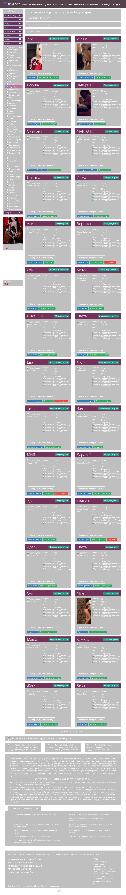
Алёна (32, 39)
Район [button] (7, 39)
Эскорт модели (110, 262)
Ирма (81, 177)
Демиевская (14, 145)
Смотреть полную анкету (41, 73)
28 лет (104, 460)
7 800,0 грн (56, 246)
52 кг (103, 96)
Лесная (12, 97)
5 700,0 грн (56, 102)
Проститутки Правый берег (48, 77)
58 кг (54, 189)
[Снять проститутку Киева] (34, 57)
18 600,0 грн (106, 154)
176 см (104, 648)
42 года (55, 275)
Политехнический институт (14, 66)
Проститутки (32, 77)
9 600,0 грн (105, 385)
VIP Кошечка (85, 39)
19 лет (104, 368)
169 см (54, 47)
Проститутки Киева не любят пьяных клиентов (32, 836)
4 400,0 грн (56, 613)
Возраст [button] (8, 23)
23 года (55, 45)
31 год (54, 368)
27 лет (104, 322)
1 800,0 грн (56, 656)
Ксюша (33, 85)
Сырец (11, 163)
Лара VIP (84, 454)
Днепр (11, 84)
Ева (30, 362)
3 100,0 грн (105, 148)
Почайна (12, 108)
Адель (32, 500)
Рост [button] (7, 19)
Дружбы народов (11, 186)
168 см (54, 324)
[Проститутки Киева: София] (13, 264)
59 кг (103, 558)
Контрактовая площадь (14, 117)
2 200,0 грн (56, 382)
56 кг (54, 96)
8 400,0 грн (105, 59)
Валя (81, 408)
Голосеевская (14, 147)
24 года (104, 229)
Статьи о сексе (99, 876)
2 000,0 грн (56, 290)
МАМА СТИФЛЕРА (85, 269)
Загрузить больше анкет (73, 731)
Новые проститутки (36, 5)
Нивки (11, 55)
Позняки (12, 198)
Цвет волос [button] (10, 31)
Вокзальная (14, 70)
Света (82, 316)
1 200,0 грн (56, 56)
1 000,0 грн (56, 287)
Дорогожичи (14, 166)
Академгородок (15, 47)
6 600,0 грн (56, 385)
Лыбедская (13, 142)
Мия (80, 593)
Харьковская (14, 201)
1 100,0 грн (56, 379)
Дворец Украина (15, 139)
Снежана (34, 131)
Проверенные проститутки (75, 5)
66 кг (54, 50)
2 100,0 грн (105, 472)
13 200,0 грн (57, 616)
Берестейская (14, 57)
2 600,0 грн (56, 243)
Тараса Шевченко (11, 112)
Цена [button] (7, 35)
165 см (54, 694)
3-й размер (56, 99)
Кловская (12, 179)
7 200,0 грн (56, 61)
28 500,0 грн (57, 200)
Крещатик (13, 79)
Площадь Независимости (13, 127)
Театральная (14, 76)
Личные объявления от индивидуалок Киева (103, 879)
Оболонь (12, 106)
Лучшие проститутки (103, 77)
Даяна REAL (85, 500)
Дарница (12, 92)
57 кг (54, 235)
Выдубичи (13, 190)
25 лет (54, 229)
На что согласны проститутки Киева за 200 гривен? (89, 814)
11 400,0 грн (57, 105)
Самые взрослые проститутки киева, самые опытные (90, 836)
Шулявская (13, 60)
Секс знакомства (104, 170)
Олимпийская (14, 137)
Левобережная (15, 89)
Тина (31, 408)
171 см (54, 140)
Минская (12, 103)
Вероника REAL (85, 223)
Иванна (33, 177)
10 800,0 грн (57, 662)
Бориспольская (15, 206)
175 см (104, 186)
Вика (81, 685)
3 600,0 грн (56, 659)
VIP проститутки (94, 5)
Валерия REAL (85, 85)
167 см (54, 186)
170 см (104, 232)
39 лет (104, 275)
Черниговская (14, 95)
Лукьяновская (14, 169)
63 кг (54, 281)
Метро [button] (8, 43)
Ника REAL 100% (35, 316)
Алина (32, 223)
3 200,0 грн (105, 382)
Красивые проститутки (85, 77)
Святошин (13, 52)
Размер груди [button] (10, 15)
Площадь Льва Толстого (14, 133)
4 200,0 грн (105, 56)
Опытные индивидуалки (102, 493)
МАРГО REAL (85, 131)
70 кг (54, 374)
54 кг (103, 512)
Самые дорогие (54, 170)
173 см (54, 232)
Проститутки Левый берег (104, 874)
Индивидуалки (108, 5)
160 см (54, 278)
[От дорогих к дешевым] (50, 31)
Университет (14, 73)
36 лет (104, 414)
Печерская (13, 182)
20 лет (104, 91)
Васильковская (15, 150)
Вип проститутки (33, 124)
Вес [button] (6, 27)
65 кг (103, 281)
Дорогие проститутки (85, 124)
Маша (32, 639)
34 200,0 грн (57, 108)
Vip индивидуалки (61, 85)
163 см (104, 140)
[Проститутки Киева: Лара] (13, 228)
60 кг (54, 420)
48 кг (54, 327)
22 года (55, 91)
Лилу (81, 362)
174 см (104, 94)
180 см (54, 417)
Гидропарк (13, 87)
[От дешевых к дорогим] (47, 31)
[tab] (13, 15)
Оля (30, 269)
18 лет (104, 137)
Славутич (12, 193)
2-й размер (105, 145)
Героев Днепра (15, 100)
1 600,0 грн (105, 379)
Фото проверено (96, 262)
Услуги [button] (8, 212)
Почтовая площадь (12, 122)
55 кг (103, 50)
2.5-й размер (106, 99)
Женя (31, 685)
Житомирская (14, 49)
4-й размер (56, 53)
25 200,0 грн (106, 61)
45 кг (103, 143)
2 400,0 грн (56, 59)
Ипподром (13, 158)
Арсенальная (14, 81)
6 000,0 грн (56, 292)
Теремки (12, 161)
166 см (54, 509)
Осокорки (13, 195)
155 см (54, 648)
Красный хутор (15, 209)
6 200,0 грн (105, 151)
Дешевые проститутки (54, 5)
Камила (83, 639)
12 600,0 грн (106, 477)
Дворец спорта (15, 177)
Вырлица (12, 203)
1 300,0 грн (56, 241)
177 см (54, 94)
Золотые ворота (11, 172)
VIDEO (25, 5)
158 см (104, 602)
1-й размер (56, 654)
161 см (104, 463)
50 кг (103, 235)
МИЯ (31, 454)
